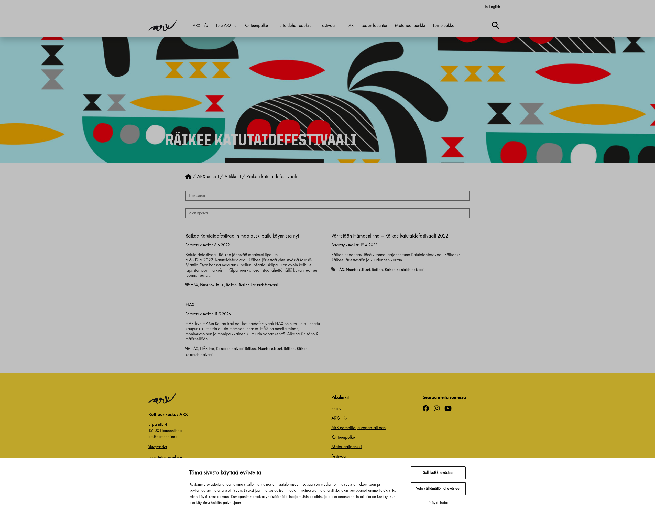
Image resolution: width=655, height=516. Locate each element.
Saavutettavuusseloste (165, 457)
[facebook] (428, 409)
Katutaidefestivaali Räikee (236, 349)
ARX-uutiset (208, 176)
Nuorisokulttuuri (212, 285)
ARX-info (200, 25)
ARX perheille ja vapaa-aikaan (358, 428)
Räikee (231, 285)
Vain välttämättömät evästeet (438, 489)
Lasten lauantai (374, 25)
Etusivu (337, 409)
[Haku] (495, 26)
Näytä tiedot (438, 503)
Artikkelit (232, 176)
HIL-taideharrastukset (294, 25)
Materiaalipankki (410, 25)
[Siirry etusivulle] (188, 176)
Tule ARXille (226, 25)
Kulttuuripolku (256, 25)
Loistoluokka (443, 25)
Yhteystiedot (157, 447)
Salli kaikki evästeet (438, 473)
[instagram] (438, 409)
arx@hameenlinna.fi (164, 437)
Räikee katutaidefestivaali (258, 285)
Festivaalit (329, 25)
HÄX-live (207, 349)
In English (492, 7)
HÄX (349, 25)
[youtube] (449, 409)
